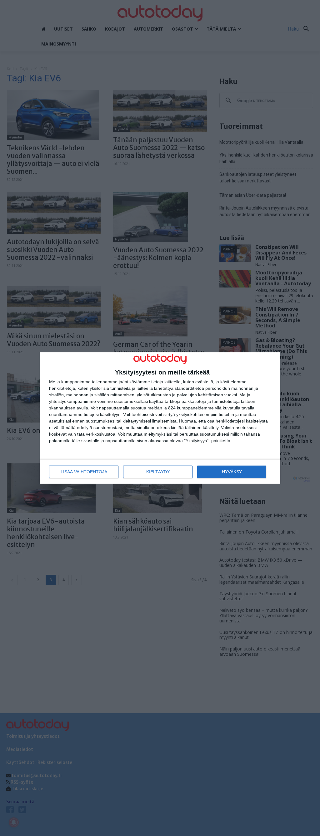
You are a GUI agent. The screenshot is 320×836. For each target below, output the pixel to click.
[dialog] (160, 418)
